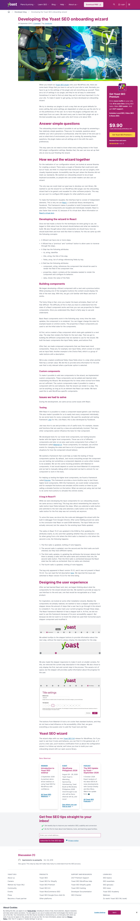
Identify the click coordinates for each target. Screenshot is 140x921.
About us (72, 4)
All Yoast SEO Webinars (46, 795)
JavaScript (48, 23)
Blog (54, 4)
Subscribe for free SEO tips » (51, 840)
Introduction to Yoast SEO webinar (47, 770)
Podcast (87, 766)
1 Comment (36, 23)
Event (64, 766)
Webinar (44, 766)
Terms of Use (31, 911)
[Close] (136, 912)
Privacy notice (73, 841)
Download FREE (92, 4)
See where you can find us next (69, 805)
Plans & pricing (26, 4)
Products (43, 874)
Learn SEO (42, 4)
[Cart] (129, 4)
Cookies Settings (99, 912)
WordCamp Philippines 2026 (69, 769)
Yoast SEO (12, 874)
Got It (114, 912)
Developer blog (21, 12)
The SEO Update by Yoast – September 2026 (91, 770)
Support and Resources (81, 874)
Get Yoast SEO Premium (122, 135)
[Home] (9, 12)
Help (62, 4)
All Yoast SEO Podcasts (89, 800)
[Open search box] (114, 4)
